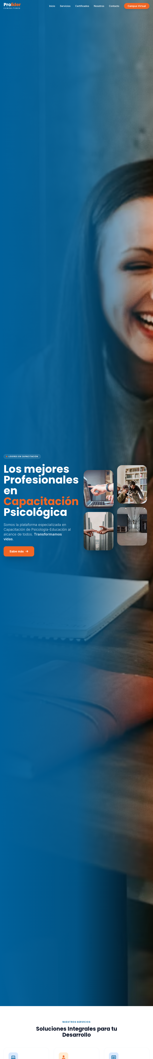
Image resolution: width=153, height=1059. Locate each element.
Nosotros (99, 5)
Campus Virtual (137, 5)
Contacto (114, 5)
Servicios (65, 5)
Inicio (52, 5)
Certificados (82, 5)
